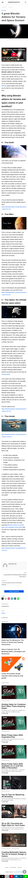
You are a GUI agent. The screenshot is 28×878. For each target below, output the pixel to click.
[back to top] (24, 872)
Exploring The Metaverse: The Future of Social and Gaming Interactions (13, 642)
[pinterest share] (9, 599)
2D (2, 819)
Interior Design (6, 848)
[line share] (18, 599)
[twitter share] (3, 599)
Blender (4, 86)
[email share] (6, 599)
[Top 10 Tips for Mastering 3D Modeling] (14, 782)
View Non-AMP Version (18, 871)
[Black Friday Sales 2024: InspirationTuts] (14, 723)
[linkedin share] (12, 599)
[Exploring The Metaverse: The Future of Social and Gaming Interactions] (14, 630)
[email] (7, 876)
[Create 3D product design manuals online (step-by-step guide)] (14, 664)
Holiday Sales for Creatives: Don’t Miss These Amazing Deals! (14, 706)
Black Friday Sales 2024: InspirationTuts (12, 736)
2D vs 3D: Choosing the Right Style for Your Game (13, 824)
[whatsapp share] (15, 599)
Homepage (4, 7)
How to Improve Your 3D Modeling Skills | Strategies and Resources (13, 651)
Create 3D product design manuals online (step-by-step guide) (12, 676)
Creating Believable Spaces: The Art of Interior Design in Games (14, 854)
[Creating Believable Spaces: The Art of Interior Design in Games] (14, 840)
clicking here (5, 374)
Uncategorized (6, 700)
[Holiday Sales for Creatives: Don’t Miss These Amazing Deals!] (14, 692)
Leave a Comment (14, 591)
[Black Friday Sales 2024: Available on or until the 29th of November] (14, 752)
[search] (25, 2)
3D (4, 819)
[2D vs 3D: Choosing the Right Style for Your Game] (14, 811)
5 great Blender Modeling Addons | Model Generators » (15, 575)
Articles (10, 7)
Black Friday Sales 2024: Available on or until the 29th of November (12, 766)
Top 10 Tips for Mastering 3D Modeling (13, 796)
